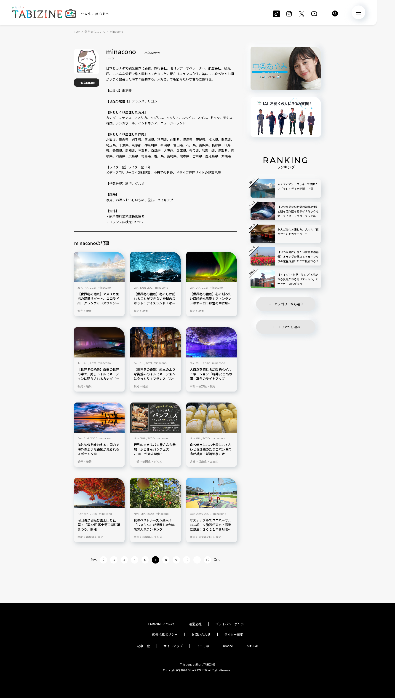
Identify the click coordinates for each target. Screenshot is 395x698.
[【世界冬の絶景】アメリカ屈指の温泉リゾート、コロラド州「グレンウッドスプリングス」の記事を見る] (99, 267)
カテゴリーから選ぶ (289, 304)
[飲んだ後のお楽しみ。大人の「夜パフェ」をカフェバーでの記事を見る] (263, 234)
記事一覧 (143, 646)
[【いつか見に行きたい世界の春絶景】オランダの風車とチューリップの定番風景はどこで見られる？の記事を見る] (263, 256)
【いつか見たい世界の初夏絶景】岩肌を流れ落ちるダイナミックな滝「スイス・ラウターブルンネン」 (298, 211)
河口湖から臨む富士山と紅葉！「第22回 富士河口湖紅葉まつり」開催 (98, 524)
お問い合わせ (201, 634)
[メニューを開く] (358, 12)
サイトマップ (173, 646)
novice (228, 646)
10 (187, 559)
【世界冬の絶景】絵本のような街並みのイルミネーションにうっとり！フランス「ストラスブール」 (154, 374)
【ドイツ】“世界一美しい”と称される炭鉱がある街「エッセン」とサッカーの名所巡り (298, 279)
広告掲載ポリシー (165, 634)
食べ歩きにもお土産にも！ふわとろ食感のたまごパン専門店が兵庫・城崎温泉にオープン (211, 449)
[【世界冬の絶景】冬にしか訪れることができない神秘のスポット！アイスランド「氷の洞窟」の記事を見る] (155, 267)
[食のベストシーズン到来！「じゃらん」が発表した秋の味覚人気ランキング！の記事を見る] (155, 493)
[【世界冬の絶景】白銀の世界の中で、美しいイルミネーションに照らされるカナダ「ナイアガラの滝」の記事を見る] (99, 342)
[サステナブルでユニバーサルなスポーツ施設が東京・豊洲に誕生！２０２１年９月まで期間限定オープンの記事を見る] (211, 493)
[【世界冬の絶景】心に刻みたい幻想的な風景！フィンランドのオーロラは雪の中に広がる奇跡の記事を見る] (211, 267)
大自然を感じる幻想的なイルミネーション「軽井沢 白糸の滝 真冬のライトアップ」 (211, 374)
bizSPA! (252, 646)
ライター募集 (233, 634)
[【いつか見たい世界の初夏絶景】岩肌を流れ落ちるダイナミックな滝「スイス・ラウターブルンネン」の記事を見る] (263, 211)
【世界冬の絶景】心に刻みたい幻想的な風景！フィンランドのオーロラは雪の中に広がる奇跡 (210, 299)
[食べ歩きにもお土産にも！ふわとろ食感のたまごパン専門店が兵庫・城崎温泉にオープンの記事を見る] (211, 418)
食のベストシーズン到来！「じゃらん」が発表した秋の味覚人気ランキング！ (154, 524)
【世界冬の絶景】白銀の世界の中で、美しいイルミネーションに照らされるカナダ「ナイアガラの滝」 (98, 374)
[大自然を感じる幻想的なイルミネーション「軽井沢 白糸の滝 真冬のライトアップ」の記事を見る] (211, 342)
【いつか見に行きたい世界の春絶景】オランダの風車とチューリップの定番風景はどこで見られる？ (298, 256)
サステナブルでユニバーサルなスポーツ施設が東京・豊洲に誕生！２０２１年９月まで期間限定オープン (210, 525)
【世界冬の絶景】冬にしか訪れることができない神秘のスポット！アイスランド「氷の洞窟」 (154, 299)
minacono (104, 287)
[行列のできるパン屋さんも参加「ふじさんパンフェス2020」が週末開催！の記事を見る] (155, 418)
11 (197, 559)
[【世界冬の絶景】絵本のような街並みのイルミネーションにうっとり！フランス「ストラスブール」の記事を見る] (155, 342)
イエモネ (202, 646)
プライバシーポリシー (231, 624)
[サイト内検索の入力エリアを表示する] (335, 13)
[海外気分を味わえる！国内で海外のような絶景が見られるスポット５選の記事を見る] (99, 418)
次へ (217, 559)
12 (207, 559)
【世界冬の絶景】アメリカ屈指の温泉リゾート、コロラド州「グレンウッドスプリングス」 (98, 299)
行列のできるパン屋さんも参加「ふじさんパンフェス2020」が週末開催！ (155, 449)
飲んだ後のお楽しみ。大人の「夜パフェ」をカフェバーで (298, 231)
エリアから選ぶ (289, 327)
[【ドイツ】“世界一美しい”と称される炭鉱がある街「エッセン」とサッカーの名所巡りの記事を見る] (263, 279)
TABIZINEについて (161, 624)
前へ (94, 559)
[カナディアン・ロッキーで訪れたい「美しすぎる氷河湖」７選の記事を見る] (263, 188)
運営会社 (195, 624)
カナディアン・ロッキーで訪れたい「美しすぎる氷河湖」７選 (298, 186)
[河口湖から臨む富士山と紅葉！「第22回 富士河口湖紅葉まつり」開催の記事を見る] (99, 493)
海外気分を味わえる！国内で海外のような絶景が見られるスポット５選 (98, 449)
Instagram (86, 83)
